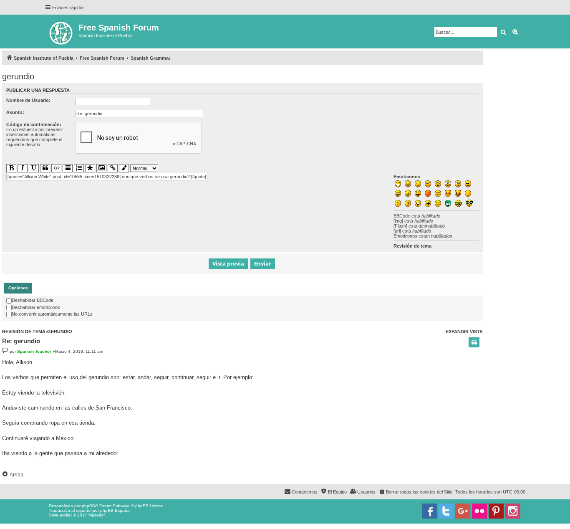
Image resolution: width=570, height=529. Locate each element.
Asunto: (15, 112)
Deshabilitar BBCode (32, 300)
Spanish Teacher (34, 351)
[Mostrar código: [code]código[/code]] (56, 168)
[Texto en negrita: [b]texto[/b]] (11, 168)
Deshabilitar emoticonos (36, 307)
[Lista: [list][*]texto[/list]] (68, 168)
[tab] (18, 288)
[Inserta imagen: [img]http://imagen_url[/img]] (101, 168)
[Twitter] (446, 511)
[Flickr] (479, 511)
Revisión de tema (412, 245)
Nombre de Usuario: (28, 100)
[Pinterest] (496, 511)
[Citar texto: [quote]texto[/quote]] (45, 168)
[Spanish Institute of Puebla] (61, 31)
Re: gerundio (21, 340)
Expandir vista (464, 331)
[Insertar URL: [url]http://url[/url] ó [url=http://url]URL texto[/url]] (113, 168)
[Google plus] (462, 511)
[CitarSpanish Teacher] (474, 342)
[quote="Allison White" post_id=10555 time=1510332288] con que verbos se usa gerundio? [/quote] (107, 176)
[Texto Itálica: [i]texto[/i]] (23, 168)
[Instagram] (512, 511)
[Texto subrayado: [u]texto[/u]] (34, 168)
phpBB (88, 506)
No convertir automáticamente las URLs (52, 313)
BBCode (401, 215)
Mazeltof (96, 515)
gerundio (18, 76)
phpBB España (115, 510)
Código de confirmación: (33, 124)
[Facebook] (429, 511)
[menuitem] (415, 492)
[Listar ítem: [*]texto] (90, 168)
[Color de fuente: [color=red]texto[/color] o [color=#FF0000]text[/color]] (124, 168)
